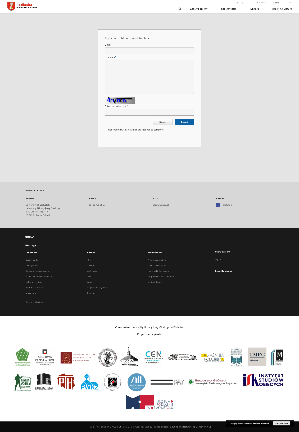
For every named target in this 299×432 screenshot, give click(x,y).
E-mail (108, 44)
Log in (218, 259)
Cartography (32, 265)
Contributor (92, 270)
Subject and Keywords (97, 287)
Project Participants (156, 265)
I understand (281, 423)
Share (276, 2)
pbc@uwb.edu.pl (161, 204)
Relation (90, 293)
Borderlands (32, 259)
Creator (90, 265)
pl (242, 3)
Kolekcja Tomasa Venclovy (38, 270)
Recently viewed (282, 9)
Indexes (254, 9)
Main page (30, 245)
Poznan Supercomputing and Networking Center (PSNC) (182, 426)
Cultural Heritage (34, 281)
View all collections (35, 301)
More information (261, 423)
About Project (198, 9)
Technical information (158, 270)
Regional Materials (35, 287)
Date (89, 276)
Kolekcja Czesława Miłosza (39, 276)
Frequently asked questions (160, 276)
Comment (110, 57)
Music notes (31, 293)
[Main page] (179, 9)
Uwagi (90, 281)
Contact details (154, 281)
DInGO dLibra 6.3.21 (120, 426)
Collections (228, 9)
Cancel (162, 121)
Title (89, 259)
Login (289, 2)
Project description (156, 259)
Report (184, 121)
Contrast (261, 2)
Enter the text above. (116, 106)
